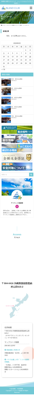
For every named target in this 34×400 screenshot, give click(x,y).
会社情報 (13, 388)
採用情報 (20, 388)
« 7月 (3, 69)
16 (30, 56)
